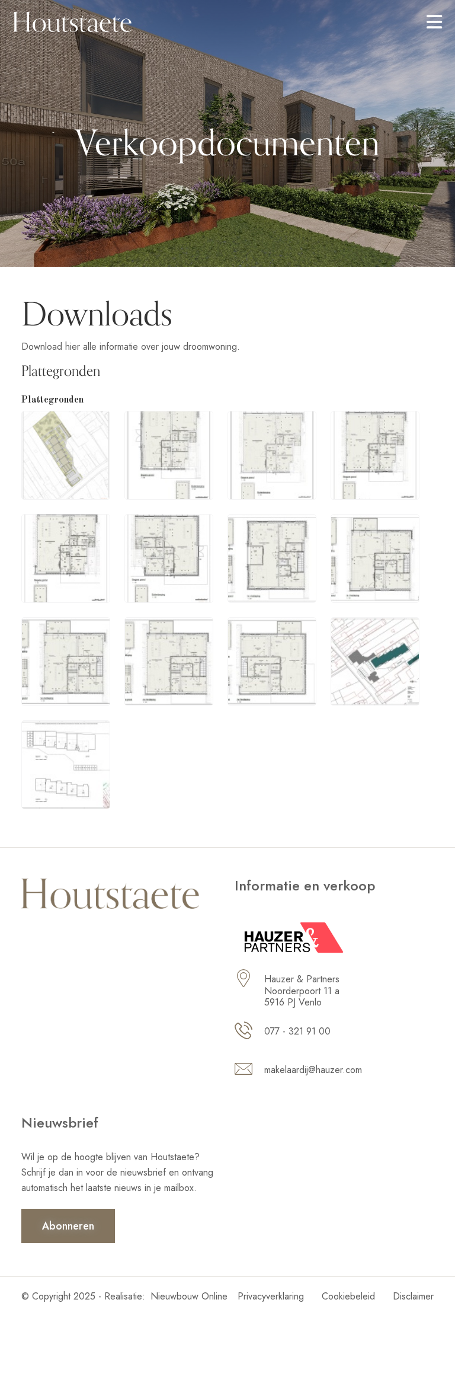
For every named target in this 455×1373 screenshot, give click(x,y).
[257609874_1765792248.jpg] (65, 660)
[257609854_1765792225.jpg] (272, 454)
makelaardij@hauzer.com (313, 1069)
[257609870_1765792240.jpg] (272, 557)
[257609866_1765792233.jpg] (65, 557)
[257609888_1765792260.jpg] (375, 660)
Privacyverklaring (271, 1296)
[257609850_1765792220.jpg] (168, 454)
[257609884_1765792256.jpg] (272, 660)
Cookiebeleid (348, 1296)
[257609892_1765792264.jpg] (65, 763)
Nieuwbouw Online (189, 1296)
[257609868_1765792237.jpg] (168, 557)
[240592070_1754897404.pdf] (65, 454)
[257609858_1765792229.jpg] (375, 454)
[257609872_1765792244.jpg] (375, 557)
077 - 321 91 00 (297, 1031)
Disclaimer (413, 1296)
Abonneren (68, 1226)
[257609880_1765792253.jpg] (168, 660)
